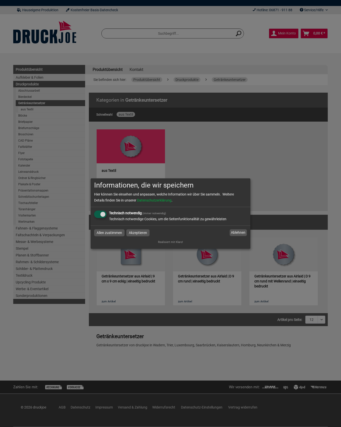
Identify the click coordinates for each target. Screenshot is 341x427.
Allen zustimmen (109, 233)
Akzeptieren (138, 233)
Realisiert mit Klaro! (170, 242)
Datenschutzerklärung (154, 200)
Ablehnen (238, 233)
